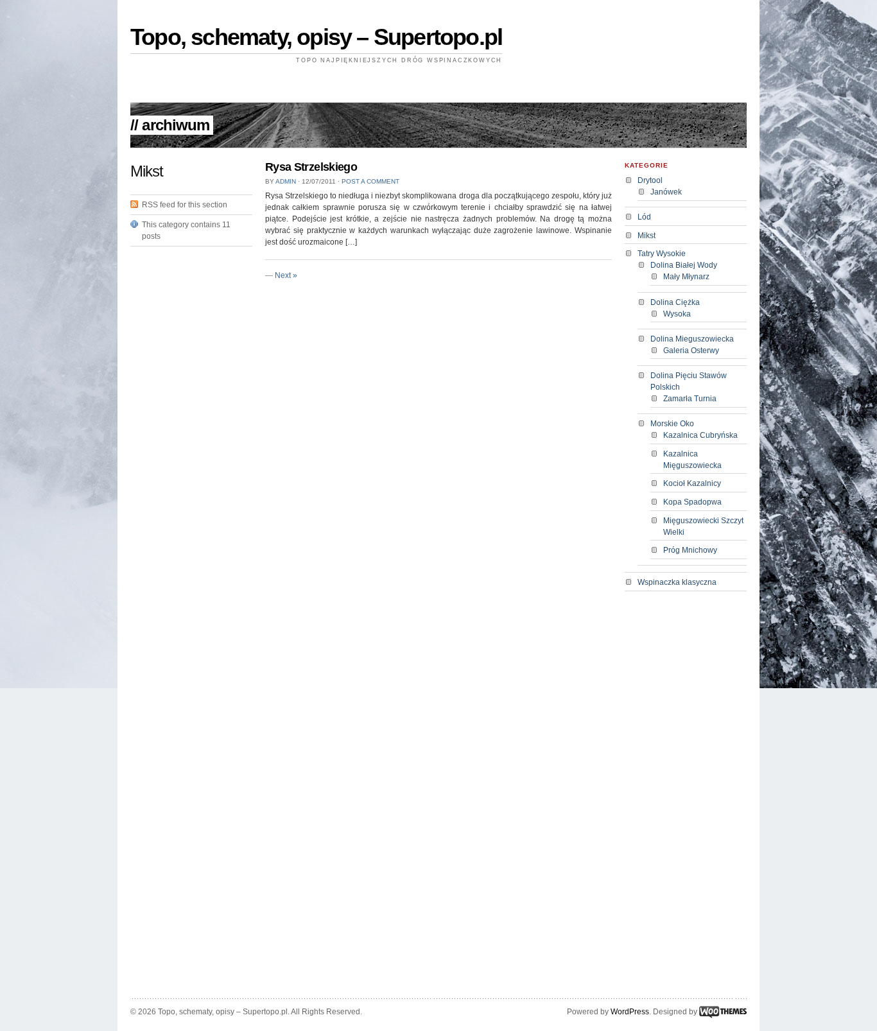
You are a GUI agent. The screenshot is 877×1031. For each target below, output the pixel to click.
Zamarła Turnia (689, 398)
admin (285, 181)
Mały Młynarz (686, 276)
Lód (644, 216)
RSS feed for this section (184, 204)
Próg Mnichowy (690, 550)
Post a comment (370, 181)
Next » (286, 275)
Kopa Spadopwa (692, 502)
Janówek (666, 191)
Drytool (650, 180)
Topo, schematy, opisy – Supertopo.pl (316, 37)
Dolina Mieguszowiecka (692, 338)
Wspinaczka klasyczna (677, 582)
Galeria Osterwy (691, 350)
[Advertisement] (438, 86)
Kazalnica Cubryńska (700, 435)
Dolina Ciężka (675, 302)
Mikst (647, 235)
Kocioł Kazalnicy (692, 483)
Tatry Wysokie (662, 253)
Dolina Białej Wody (683, 265)
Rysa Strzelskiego (311, 166)
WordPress (630, 1011)
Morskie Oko (672, 423)
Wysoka (677, 313)
